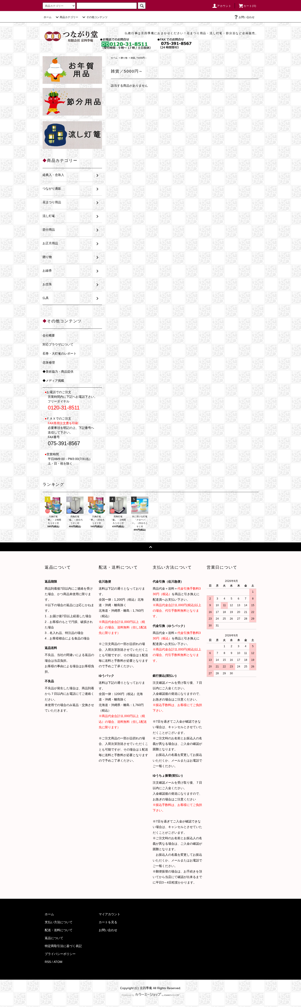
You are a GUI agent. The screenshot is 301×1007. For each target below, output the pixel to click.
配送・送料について (58, 930)
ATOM (58, 962)
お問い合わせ (247, 17)
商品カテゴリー (69, 17)
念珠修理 (49, 362)
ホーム (48, 17)
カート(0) (249, 5)
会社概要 (49, 335)
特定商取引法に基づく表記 (63, 946)
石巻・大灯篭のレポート (59, 353)
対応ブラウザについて (58, 344)
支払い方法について (58, 922)
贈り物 (124, 58)
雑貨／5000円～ (139, 58)
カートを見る (108, 922)
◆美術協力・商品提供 (58, 371)
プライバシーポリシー (60, 954)
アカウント (224, 5)
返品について (54, 938)
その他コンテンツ (97, 17)
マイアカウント (109, 914)
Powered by (128, 995)
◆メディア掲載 (53, 380)
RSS (48, 962)
